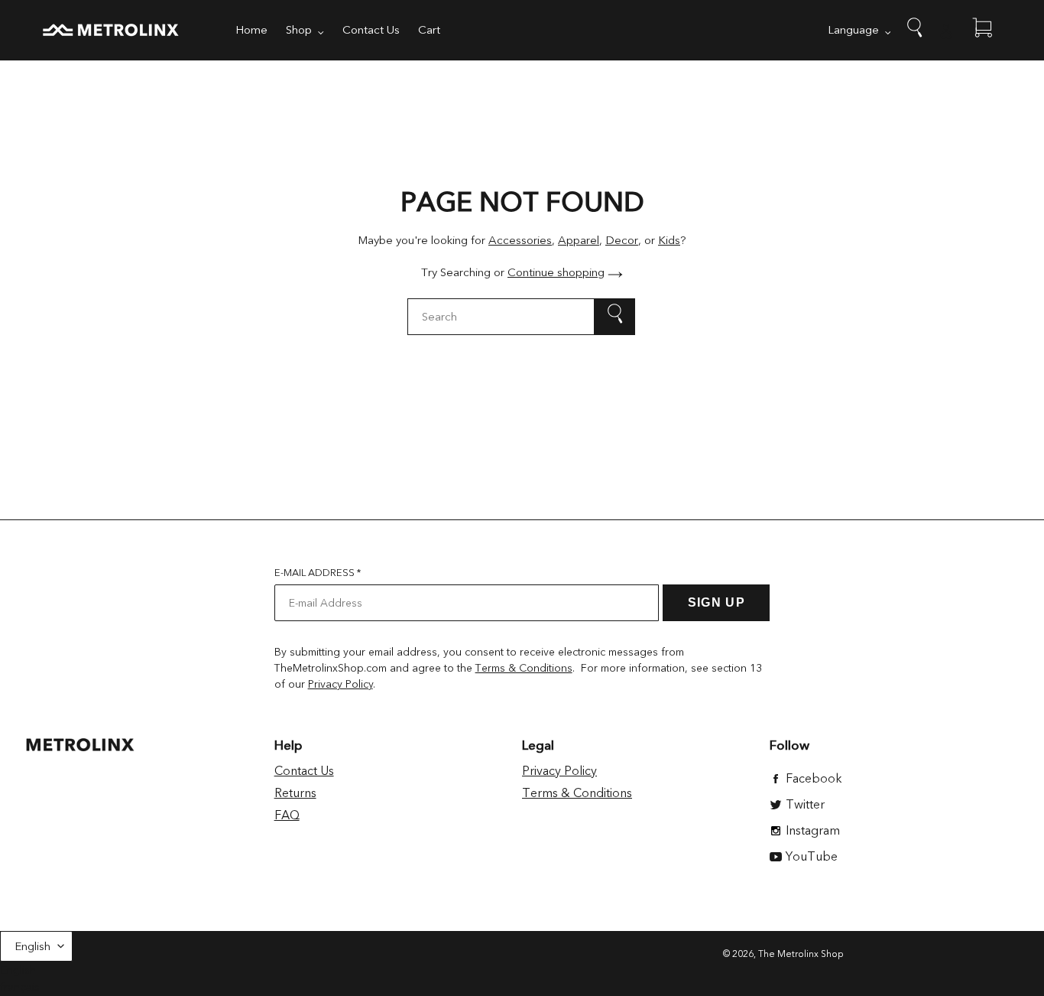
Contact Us (304, 771)
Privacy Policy (340, 684)
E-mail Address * (317, 573)
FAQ (287, 815)
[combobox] (521, 316)
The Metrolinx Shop (801, 954)
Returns (295, 793)
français (20, 986)
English (32, 946)
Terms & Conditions (523, 668)
